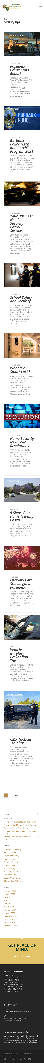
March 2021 (9, 907)
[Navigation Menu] (40, 7)
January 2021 (9, 913)
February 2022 (10, 891)
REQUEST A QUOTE (22, 957)
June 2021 (8, 897)
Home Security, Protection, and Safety (20, 822)
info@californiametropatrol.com (17, 1011)
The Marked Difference (14, 881)
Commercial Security (16, 35)
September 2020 (11, 926)
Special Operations (12, 878)
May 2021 (8, 900)
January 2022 (9, 894)
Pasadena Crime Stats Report (16, 828)
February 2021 (10, 910)
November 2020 (10, 919)
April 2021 (8, 903)
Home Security (13, 408)
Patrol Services (14, 266)
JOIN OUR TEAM (11, 991)
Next (16, 795)
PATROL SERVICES (11, 980)
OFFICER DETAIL (11, 982)
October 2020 (9, 922)
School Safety (9, 868)
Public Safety (13, 110)
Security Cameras (11, 871)
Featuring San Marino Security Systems (20, 825)
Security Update (10, 875)
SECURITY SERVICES (12, 977)
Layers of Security (15, 694)
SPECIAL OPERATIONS (13, 987)
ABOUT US (8, 975)
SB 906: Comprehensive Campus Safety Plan (20, 832)
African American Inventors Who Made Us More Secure (21, 838)
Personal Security (11, 862)
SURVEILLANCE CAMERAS (15, 984)
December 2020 (10, 916)
